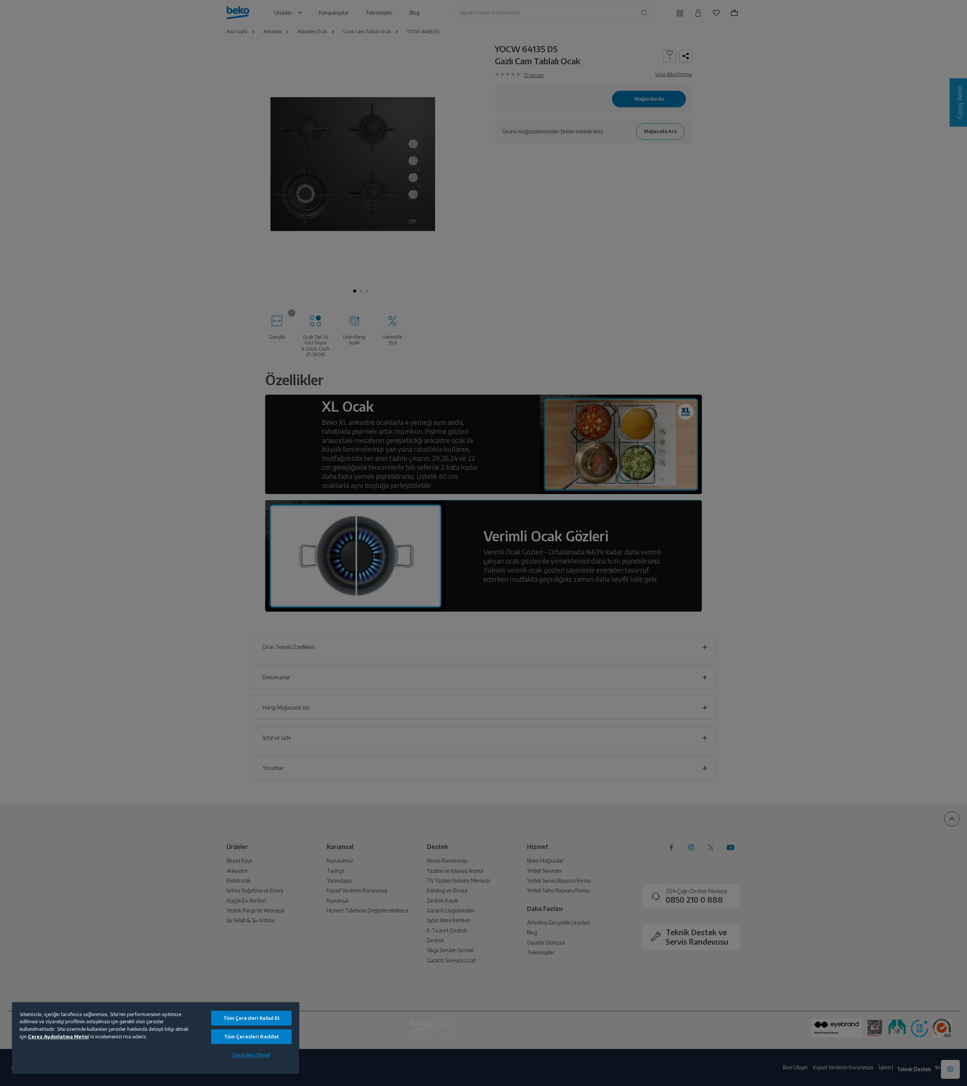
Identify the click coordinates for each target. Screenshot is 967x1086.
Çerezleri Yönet (251, 1055)
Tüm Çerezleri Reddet (251, 1036)
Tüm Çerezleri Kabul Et (251, 1018)
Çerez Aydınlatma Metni (58, 1036)
